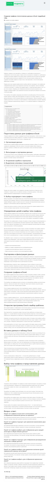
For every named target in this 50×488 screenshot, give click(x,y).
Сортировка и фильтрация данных (11, 117)
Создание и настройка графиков (12, 20)
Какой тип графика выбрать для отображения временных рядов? (20, 130)
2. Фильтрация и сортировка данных (13, 111)
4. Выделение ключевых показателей (14, 113)
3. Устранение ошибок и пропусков (13, 112)
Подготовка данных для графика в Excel (12, 108)
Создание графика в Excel (10, 118)
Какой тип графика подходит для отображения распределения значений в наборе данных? (24, 127)
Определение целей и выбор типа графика (13, 116)
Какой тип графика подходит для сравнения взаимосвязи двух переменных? (22, 125)
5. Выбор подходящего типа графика (13, 114)
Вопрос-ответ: (7, 123)
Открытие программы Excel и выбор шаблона (13, 119)
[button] (40, 107)
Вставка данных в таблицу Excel (11, 120)
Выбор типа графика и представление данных (13, 122)
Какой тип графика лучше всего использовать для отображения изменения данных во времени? (25, 124)
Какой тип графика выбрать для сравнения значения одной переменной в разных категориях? (25, 129)
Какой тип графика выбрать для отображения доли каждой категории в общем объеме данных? (25, 126)
